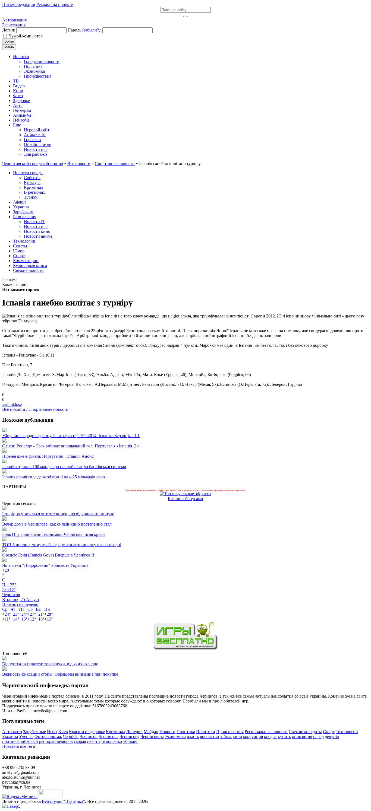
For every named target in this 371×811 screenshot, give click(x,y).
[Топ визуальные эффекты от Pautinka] (185, 493)
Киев (63, 731)
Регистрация (14, 25)
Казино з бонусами (185, 498)
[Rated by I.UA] (50, 796)
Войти (9, 41)
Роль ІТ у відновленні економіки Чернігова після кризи (53, 534)
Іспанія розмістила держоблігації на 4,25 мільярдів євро (53, 477)
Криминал (115, 731)
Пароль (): (84, 30)
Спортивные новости (48, 409)
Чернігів (70, 736)
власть (193, 736)
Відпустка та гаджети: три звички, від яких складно (50, 663)
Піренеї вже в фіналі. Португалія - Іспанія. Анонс (48, 456)
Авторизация (14, 20)
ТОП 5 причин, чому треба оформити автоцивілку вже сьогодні (61, 544)
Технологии (347, 731)
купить (284, 736)
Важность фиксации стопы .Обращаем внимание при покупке (60, 674)
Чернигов (89, 736)
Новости (167, 731)
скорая (80, 741)
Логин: (8, 30)
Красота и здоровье (87, 731)
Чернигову (129, 736)
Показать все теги (18, 746)
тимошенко (111, 741)
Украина (10, 736)
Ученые (26, 736)
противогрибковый (20, 741)
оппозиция (302, 736)
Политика (186, 731)
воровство (209, 736)
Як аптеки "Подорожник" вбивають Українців (45, 565)
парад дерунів (326, 736)
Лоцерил (134, 731)
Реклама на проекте (54, 4)
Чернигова (108, 736)
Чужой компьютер (26, 36)
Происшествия (230, 731)
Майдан (151, 731)
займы (226, 736)
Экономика (175, 736)
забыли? (91, 30)
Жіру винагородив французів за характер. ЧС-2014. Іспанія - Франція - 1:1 (71, 435)
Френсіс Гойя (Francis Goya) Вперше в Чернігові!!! (49, 555)
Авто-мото (12, 731)
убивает (130, 741)
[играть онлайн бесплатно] (185, 648)
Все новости (13, 409)
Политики (205, 731)
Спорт (329, 731)
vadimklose (12, 404)
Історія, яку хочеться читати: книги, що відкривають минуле (58, 513)
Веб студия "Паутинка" (63, 801)
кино (237, 736)
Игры (52, 731)
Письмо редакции (18, 4)
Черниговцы (152, 736)
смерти (93, 741)
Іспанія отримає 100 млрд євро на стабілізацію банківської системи (64, 466)
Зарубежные (34, 731)
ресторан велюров (56, 741)
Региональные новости (266, 731)
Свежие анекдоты (305, 731)
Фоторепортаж (48, 736)
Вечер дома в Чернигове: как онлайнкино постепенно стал (57, 524)
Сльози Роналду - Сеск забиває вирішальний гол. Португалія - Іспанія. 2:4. (71, 446)
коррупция (253, 736)
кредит (270, 736)
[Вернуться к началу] (11, 806)
